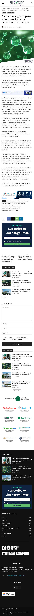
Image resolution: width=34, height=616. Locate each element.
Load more (16, 390)
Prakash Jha (8, 27)
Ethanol (4, 276)
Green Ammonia (6, 205)
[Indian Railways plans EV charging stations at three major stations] (6, 292)
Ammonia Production (12, 201)
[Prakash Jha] (3, 27)
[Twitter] (19, 587)
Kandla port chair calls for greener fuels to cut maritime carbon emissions (21, 383)
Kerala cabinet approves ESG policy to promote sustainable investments (25, 257)
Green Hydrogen (15, 8)
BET (19, 201)
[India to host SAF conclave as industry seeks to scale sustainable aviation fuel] (6, 366)
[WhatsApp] (17, 219)
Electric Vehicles (5, 294)
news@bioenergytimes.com (16, 575)
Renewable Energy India (8, 210)
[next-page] (6, 298)
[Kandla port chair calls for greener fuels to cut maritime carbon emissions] (6, 384)
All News (8, 8)
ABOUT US (17, 564)
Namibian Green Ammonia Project (10, 208)
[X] (13, 219)
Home (3, 8)
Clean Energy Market (7, 203)
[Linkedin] (21, 219)
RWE (17, 210)
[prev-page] (3, 298)
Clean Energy (25, 201)
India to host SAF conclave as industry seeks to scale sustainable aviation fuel (21, 282)
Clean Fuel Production (19, 203)
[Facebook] (9, 219)
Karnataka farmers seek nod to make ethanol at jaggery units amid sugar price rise (22, 273)
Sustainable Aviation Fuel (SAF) (5, 284)
